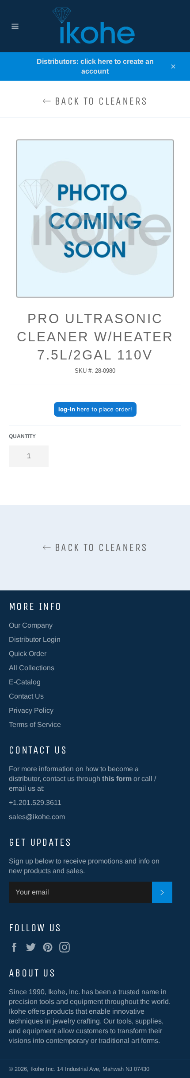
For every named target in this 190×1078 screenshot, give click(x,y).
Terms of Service (35, 724)
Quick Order (27, 653)
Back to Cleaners (99, 101)
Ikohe (38, 1069)
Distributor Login (35, 639)
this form (117, 778)
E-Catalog (25, 682)
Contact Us (26, 696)
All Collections (31, 668)
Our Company (31, 625)
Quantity (22, 436)
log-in (66, 409)
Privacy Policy (31, 710)
